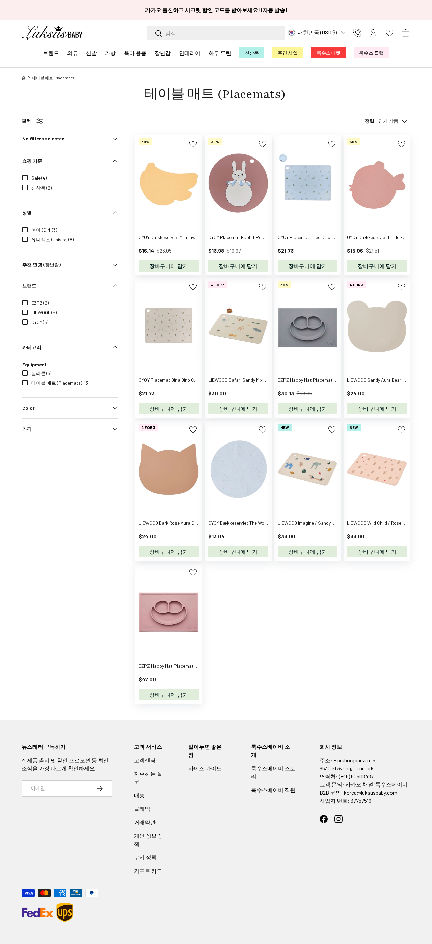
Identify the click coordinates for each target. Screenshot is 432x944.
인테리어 (189, 53)
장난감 (163, 53)
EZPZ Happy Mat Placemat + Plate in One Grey (325, 380)
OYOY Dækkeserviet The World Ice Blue (247, 523)
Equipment (34, 364)
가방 (110, 53)
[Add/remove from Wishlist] (192, 143)
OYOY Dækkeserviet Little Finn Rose (383, 237)
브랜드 (51, 53)
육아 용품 (135, 53)
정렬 (369, 121)
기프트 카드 (148, 870)
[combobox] (216, 33)
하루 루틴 (220, 53)
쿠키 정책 (145, 857)
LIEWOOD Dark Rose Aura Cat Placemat (179, 523)
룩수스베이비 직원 (273, 789)
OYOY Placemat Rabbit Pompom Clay (246, 237)
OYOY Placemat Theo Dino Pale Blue (314, 237)
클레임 (142, 808)
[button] (405, 33)
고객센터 (145, 760)
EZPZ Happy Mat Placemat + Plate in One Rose (186, 666)
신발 (91, 53)
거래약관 (145, 822)
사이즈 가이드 (205, 768)
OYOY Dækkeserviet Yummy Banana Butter (182, 237)
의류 (72, 53)
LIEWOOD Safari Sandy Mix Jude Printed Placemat (259, 380)
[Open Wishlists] (389, 33)
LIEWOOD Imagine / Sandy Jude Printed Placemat (328, 523)
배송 (139, 795)
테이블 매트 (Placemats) (53, 78)
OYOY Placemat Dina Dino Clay (169, 380)
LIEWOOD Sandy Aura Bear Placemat (384, 380)
